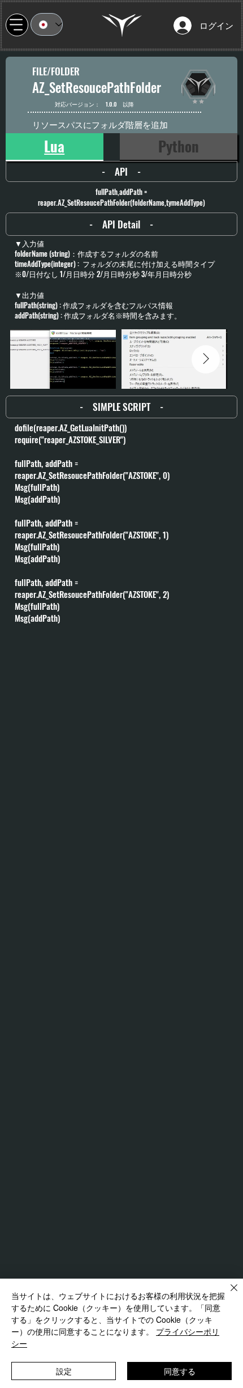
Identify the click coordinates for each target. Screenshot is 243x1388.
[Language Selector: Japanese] (47, 24)
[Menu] (17, 25)
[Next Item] (206, 359)
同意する (180, 1371)
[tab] (54, 146)
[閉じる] (227, 1294)
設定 (64, 1371)
